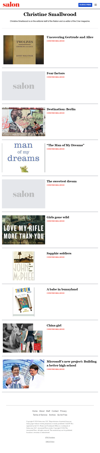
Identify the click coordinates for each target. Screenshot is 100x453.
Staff (48, 411)
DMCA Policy (50, 442)
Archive (52, 415)
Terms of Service (40, 415)
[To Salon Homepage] (11, 4)
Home (35, 411)
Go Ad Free (62, 415)
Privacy (63, 411)
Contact (55, 411)
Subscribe (85, 5)
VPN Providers (50, 437)
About (41, 411)
